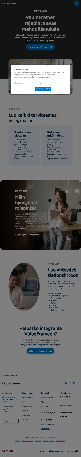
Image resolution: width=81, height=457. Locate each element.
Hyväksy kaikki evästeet (43, 88)
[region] (40, 79)
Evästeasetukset (18, 83)
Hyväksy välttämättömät (43, 83)
